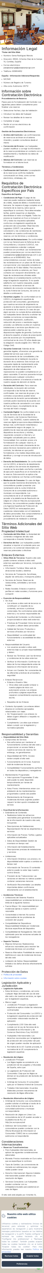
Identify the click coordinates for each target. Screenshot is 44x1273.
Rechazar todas (11, 1256)
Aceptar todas (32, 1256)
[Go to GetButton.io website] (38, 1270)
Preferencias (22, 1264)
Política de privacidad (12, 974)
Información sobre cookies (15, 978)
